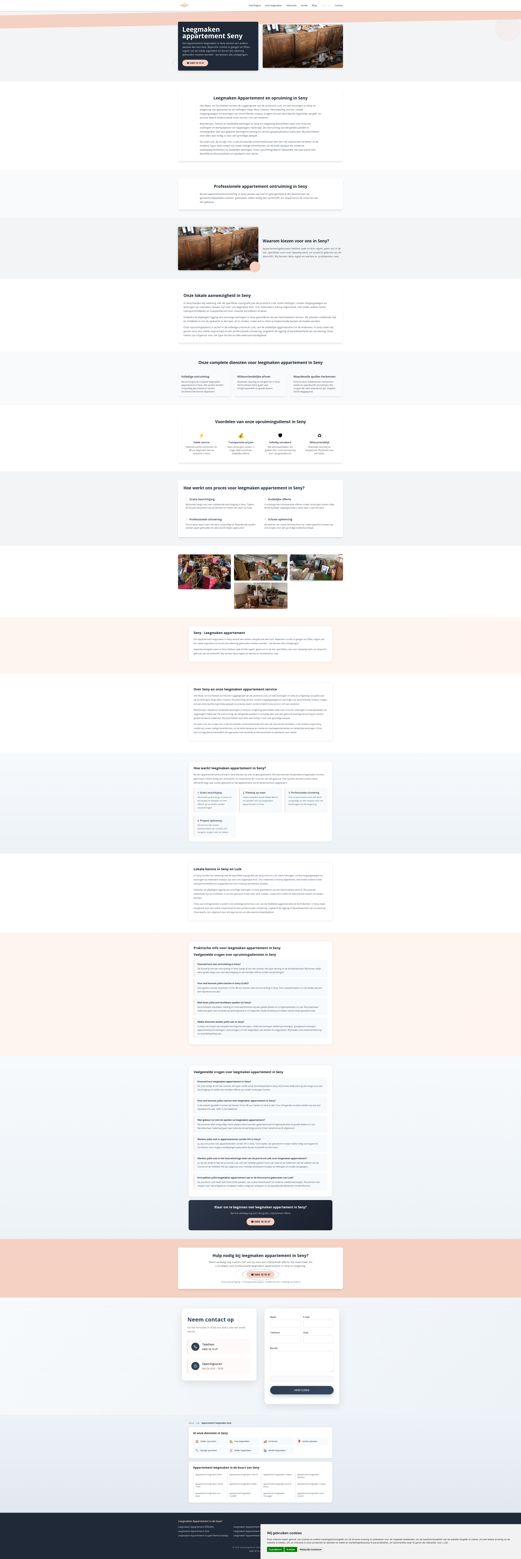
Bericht (274, 1348)
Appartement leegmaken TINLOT (243, 1474)
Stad (305, 1332)
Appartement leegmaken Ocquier (311, 1484)
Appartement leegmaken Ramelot (308, 1476)
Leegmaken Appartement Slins (193, 1531)
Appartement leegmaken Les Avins (207, 1494)
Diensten (325, 5)
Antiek (304, 5)
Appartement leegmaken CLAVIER (240, 1494)
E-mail (306, 1317)
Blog (314, 5)
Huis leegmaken (273, 5)
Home (191, 1423)
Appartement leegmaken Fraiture (277, 1474)
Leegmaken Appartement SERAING (196, 1526)
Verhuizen (291, 5)
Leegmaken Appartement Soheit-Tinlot (253, 1531)
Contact (339, 5)
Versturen (301, 1390)
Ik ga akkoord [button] (275, 1549)
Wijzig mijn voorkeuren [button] (311, 1549)
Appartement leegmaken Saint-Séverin (310, 1494)
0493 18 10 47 (210, 1349)
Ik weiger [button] (291, 1549)
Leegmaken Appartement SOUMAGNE (252, 1535)
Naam (273, 1317)
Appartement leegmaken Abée (208, 1474)
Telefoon (275, 1332)
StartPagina (255, 5)
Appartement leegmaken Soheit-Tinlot (209, 1485)
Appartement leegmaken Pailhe (243, 1484)
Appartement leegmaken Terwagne (274, 1494)
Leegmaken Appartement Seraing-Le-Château (256, 1526)
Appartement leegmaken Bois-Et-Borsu (277, 1485)
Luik (197, 1423)
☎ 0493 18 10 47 (195, 62)
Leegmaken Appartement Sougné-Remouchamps (203, 1535)
